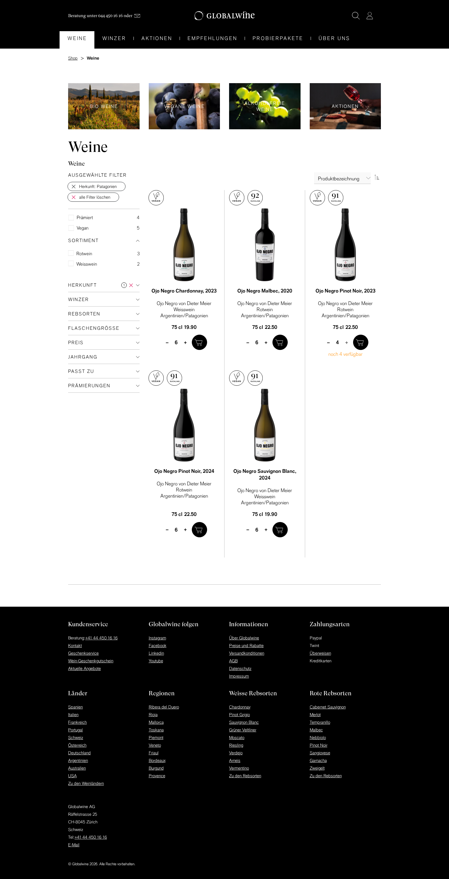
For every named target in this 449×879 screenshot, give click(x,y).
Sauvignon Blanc (244, 722)
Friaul (154, 753)
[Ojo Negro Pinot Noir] (345, 244)
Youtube (156, 661)
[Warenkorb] (379, 16)
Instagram (157, 638)
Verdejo (236, 753)
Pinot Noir (318, 745)
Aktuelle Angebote (84, 668)
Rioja (153, 714)
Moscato (236, 737)
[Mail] (137, 16)
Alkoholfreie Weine (265, 106)
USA (72, 775)
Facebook (157, 645)
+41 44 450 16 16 (101, 638)
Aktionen (345, 106)
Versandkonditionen (246, 653)
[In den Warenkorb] (199, 342)
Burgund (156, 768)
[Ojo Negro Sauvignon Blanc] (265, 425)
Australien (77, 768)
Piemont (156, 737)
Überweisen (320, 653)
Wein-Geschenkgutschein (90, 661)
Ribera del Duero (164, 707)
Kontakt (75, 645)
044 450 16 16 (110, 15)
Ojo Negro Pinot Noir (345, 291)
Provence (157, 775)
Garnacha (318, 760)
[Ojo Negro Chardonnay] (184, 244)
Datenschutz (240, 668)
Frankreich (77, 722)
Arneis (234, 760)
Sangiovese (320, 753)
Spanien (75, 707)
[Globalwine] (225, 15)
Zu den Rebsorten (245, 775)
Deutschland (79, 753)
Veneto (155, 745)
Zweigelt (317, 768)
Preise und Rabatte (246, 645)
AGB (233, 661)
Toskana (156, 730)
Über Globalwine (244, 638)
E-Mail (73, 845)
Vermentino (239, 768)
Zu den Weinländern (86, 783)
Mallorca (156, 722)
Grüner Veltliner (242, 730)
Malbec (316, 730)
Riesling (236, 745)
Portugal (75, 730)
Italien (73, 714)
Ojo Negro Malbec (264, 291)
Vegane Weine (184, 106)
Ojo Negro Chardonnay (184, 291)
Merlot (315, 714)
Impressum (239, 676)
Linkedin (156, 653)
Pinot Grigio (239, 714)
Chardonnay (239, 707)
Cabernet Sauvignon (328, 707)
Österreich (77, 745)
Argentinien (78, 760)
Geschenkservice (83, 653)
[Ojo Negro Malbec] (265, 244)
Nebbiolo (318, 737)
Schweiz (75, 737)
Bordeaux (157, 760)
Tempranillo (320, 722)
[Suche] (356, 15)
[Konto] (370, 15)
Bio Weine (104, 106)
